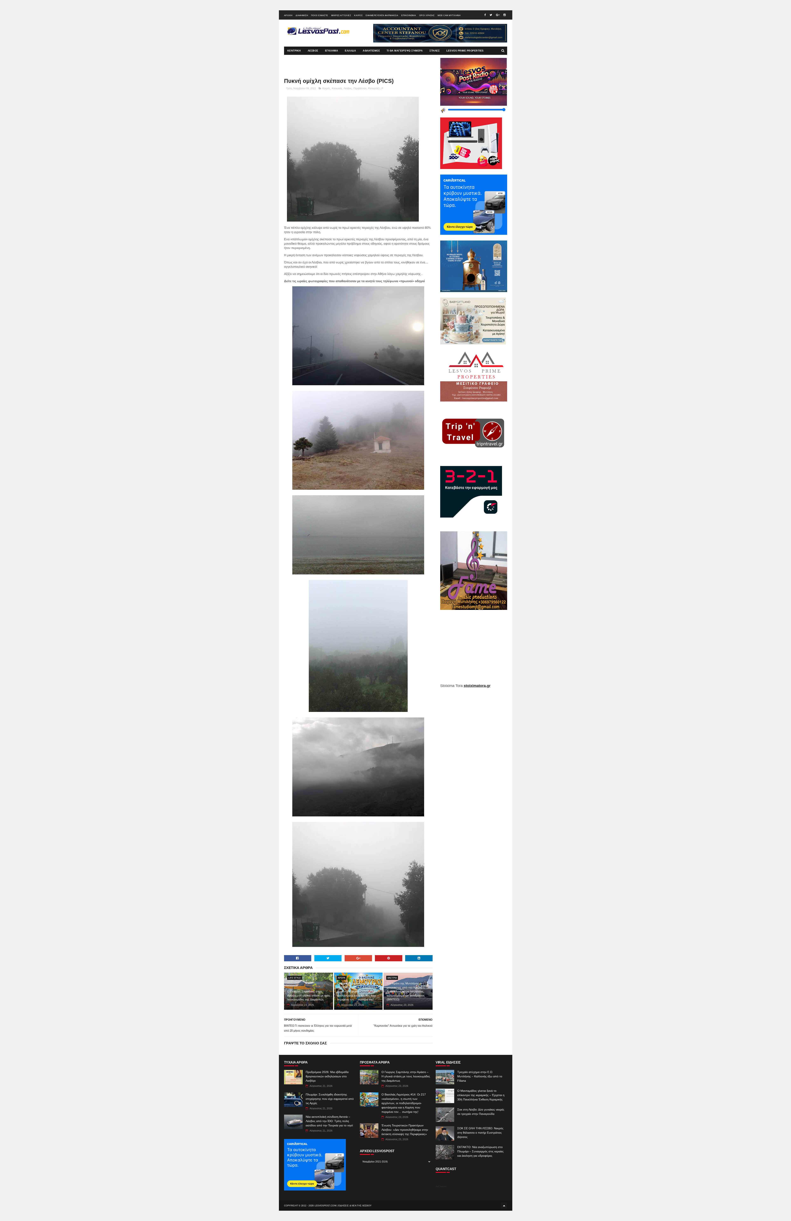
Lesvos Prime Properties (465, 50)
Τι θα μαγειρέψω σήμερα (405, 50)
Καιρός (326, 88)
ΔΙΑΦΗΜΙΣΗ (302, 15)
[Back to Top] (504, 1205)
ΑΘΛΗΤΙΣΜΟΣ (371, 50)
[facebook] (485, 15)
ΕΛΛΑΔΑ (350, 50)
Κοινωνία (337, 88)
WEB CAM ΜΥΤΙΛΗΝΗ (449, 15)
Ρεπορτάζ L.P (375, 88)
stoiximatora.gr (477, 686)
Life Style (294, 978)
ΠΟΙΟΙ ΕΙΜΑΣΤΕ (319, 15)
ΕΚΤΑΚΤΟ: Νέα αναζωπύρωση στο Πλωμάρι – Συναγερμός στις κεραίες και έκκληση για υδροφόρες (480, 1151)
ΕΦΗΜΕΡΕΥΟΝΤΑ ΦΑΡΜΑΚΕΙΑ (382, 15)
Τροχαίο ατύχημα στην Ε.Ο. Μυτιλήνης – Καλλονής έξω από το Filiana (479, 1076)
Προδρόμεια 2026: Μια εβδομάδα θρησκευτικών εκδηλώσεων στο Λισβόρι (327, 1076)
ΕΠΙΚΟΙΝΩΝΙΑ (408, 15)
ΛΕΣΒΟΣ (313, 50)
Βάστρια (392, 978)
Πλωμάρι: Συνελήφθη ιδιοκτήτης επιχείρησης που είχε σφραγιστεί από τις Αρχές (330, 1099)
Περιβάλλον (359, 88)
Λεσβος (348, 88)
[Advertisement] (473, 649)
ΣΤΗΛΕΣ (434, 50)
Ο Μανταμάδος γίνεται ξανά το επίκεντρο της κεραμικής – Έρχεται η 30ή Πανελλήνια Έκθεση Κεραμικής (480, 1095)
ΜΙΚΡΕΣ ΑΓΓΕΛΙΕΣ (341, 15)
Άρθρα (341, 978)
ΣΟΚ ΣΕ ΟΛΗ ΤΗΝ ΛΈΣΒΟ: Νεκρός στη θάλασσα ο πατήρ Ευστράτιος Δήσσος (480, 1133)
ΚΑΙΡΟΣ (358, 15)
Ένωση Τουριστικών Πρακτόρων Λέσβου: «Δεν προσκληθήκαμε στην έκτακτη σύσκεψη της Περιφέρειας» (404, 1130)
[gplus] (498, 15)
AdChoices (441, 1186)
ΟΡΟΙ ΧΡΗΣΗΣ (427, 15)
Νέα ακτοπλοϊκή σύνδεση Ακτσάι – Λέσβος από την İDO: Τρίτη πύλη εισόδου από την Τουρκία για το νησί (329, 1121)
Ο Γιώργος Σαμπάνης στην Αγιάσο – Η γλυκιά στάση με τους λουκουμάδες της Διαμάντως (308, 995)
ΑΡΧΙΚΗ (288, 15)
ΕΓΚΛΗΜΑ (331, 50)
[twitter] (491, 15)
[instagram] (504, 15)
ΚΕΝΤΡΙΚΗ (294, 50)
